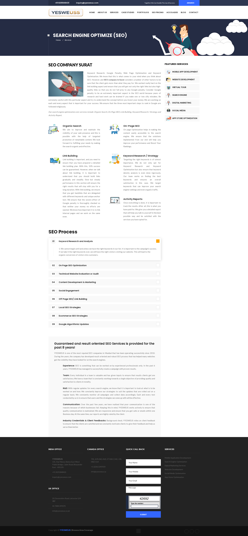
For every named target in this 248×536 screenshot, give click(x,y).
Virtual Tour (179, 87)
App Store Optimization (184, 118)
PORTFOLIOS (143, 12)
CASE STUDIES (127, 12)
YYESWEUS (65, 530)
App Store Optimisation (174, 477)
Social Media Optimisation (175, 473)
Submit (143, 514)
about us (102, 12)
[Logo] (65, 12)
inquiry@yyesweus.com (87, 3)
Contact (193, 12)
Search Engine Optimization (179, 98)
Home (58, 40)
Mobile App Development (185, 72)
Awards (190, 3)
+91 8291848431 (62, 3)
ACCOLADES (172, 12)
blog (183, 12)
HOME (92, 12)
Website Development (183, 79)
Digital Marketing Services (181, 106)
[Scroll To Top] (138, 531)
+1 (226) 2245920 (98, 467)
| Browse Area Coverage (82, 530)
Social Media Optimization (179, 113)
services (114, 12)
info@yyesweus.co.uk (61, 511)
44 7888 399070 (58, 506)
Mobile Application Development (178, 458)
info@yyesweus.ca (98, 472)
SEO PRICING (158, 12)
